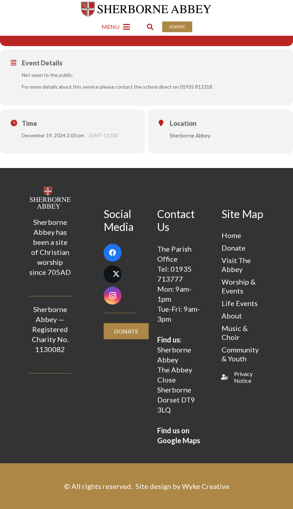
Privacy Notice (243, 377)
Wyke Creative (205, 486)
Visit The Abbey (236, 264)
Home (231, 235)
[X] (112, 274)
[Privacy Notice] (228, 377)
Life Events (240, 303)
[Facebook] (112, 253)
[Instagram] (112, 296)
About (232, 315)
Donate (233, 247)
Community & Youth (240, 354)
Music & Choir (235, 332)
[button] (116, 27)
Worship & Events (238, 286)
